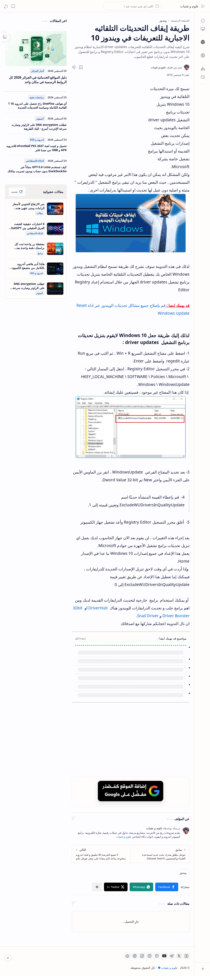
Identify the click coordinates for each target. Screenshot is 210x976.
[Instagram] (149, 956)
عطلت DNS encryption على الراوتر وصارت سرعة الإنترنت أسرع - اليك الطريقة (39, 127)
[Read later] (81, 67)
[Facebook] (186, 956)
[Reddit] (127, 956)
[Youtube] (164, 956)
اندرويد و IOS (37, 139)
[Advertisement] (110, 121)
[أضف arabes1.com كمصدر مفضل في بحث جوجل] (130, 791)
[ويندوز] (183, 872)
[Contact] (203, 77)
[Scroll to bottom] (7, 958)
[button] (203, 6)
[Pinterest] (135, 956)
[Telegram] (172, 956)
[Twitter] (179, 956)
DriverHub (98, 608)
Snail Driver (148, 615)
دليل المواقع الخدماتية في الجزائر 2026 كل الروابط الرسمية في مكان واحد (38, 79)
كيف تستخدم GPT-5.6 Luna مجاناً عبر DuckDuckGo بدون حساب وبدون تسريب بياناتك (37, 169)
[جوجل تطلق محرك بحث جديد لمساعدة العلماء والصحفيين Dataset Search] (160, 854)
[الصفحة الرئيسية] (203, 20)
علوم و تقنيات (189, 6)
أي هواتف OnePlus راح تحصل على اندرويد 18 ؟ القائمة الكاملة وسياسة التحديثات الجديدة (37, 106)
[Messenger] (157, 956)
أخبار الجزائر (37, 71)
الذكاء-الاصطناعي (35, 161)
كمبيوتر (40, 118)
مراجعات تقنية (37, 97)
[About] (203, 69)
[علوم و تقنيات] (166, 67)
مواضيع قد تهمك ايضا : (172, 638)
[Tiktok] (142, 956)
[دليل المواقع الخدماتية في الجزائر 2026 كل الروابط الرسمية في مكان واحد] (36, 48)
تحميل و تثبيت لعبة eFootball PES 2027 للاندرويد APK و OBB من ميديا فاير (36, 148)
